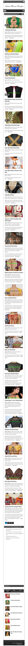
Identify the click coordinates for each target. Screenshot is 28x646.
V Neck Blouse (20, 198)
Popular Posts (7, 591)
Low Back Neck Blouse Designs (16, 606)
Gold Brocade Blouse (9, 326)
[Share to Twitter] (20, 17)
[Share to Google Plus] (21, 17)
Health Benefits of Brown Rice (11, 536)
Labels (14, 590)
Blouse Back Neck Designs (15, 32)
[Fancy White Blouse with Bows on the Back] (14, 163)
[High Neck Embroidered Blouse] (14, 46)
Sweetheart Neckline (16, 225)
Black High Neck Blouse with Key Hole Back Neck (13, 100)
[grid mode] (22, 14)
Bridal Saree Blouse (16, 301)
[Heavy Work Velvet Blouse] (14, 474)
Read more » (13, 83)
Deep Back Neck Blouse (14, 249)
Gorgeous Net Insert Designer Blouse (13, 507)
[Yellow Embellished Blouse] (14, 290)
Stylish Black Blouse (9, 195)
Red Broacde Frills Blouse (15, 594)
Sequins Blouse (14, 198)
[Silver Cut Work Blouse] (14, 342)
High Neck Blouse (17, 57)
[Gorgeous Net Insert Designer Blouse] (14, 499)
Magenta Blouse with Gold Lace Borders (14, 272)
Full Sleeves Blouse (16, 432)
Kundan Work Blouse (16, 302)
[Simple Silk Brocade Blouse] (14, 448)
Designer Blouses (16, 377)
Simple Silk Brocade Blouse (11, 456)
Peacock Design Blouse (10, 78)
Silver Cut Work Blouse (10, 350)
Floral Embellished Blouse (15, 625)
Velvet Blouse (17, 486)
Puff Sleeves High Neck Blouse (12, 374)
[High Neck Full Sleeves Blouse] (14, 422)
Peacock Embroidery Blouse (11, 246)
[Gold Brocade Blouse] (14, 318)
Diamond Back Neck (8, 277)
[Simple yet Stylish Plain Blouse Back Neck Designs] (14, 211)
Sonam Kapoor (14, 406)
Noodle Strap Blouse (16, 224)
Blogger (23, 644)
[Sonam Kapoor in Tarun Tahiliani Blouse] (14, 392)
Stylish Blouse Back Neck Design (12, 125)
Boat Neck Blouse (16, 510)
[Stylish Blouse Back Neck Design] (14, 117)
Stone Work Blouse (13, 128)
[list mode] (20, 14)
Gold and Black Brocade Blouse (16, 613)
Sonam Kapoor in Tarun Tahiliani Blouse (14, 400)
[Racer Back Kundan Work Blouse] (14, 140)
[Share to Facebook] (18, 17)
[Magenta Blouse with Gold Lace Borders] (14, 265)
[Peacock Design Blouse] (14, 70)
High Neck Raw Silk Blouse (15, 619)
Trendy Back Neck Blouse (10, 30)
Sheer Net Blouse (8, 406)
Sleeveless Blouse (8, 225)
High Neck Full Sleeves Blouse (11, 429)
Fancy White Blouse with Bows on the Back (13, 171)
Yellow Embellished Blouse (11, 298)
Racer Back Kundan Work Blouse (12, 148)
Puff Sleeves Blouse (13, 378)
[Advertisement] (15, 562)
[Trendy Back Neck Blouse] (14, 22)
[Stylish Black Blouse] (14, 187)
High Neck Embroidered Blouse (12, 54)
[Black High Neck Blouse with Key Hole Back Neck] (14, 92)
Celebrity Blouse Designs (9, 403)
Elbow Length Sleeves (16, 33)
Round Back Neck (15, 459)
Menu (4, 2)
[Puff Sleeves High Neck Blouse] (14, 366)
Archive (20, 590)
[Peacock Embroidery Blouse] (14, 238)
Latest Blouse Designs (7, 643)
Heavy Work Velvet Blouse (11, 481)
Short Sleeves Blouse (17, 277)
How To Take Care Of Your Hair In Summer (14, 532)
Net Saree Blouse (18, 405)
